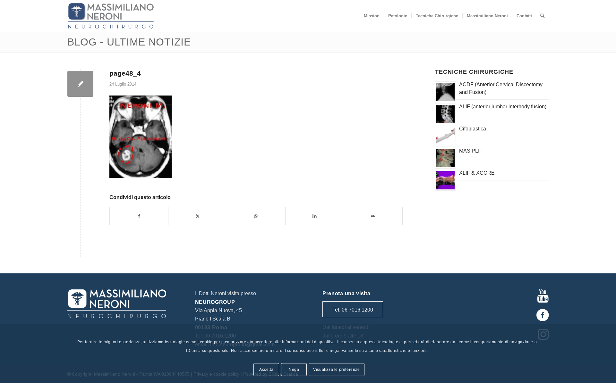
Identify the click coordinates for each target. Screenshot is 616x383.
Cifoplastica (472, 128)
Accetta (266, 369)
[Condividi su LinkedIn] (315, 216)
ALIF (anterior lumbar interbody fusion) (502, 106)
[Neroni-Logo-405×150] (110, 16)
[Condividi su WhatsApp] (256, 216)
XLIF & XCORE (477, 173)
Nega (294, 369)
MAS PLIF (471, 151)
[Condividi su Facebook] (139, 216)
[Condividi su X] (197, 216)
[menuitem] (372, 16)
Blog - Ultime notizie (129, 42)
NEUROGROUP (215, 302)
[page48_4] (80, 84)
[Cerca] (542, 16)
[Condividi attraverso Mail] (373, 216)
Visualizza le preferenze (336, 369)
